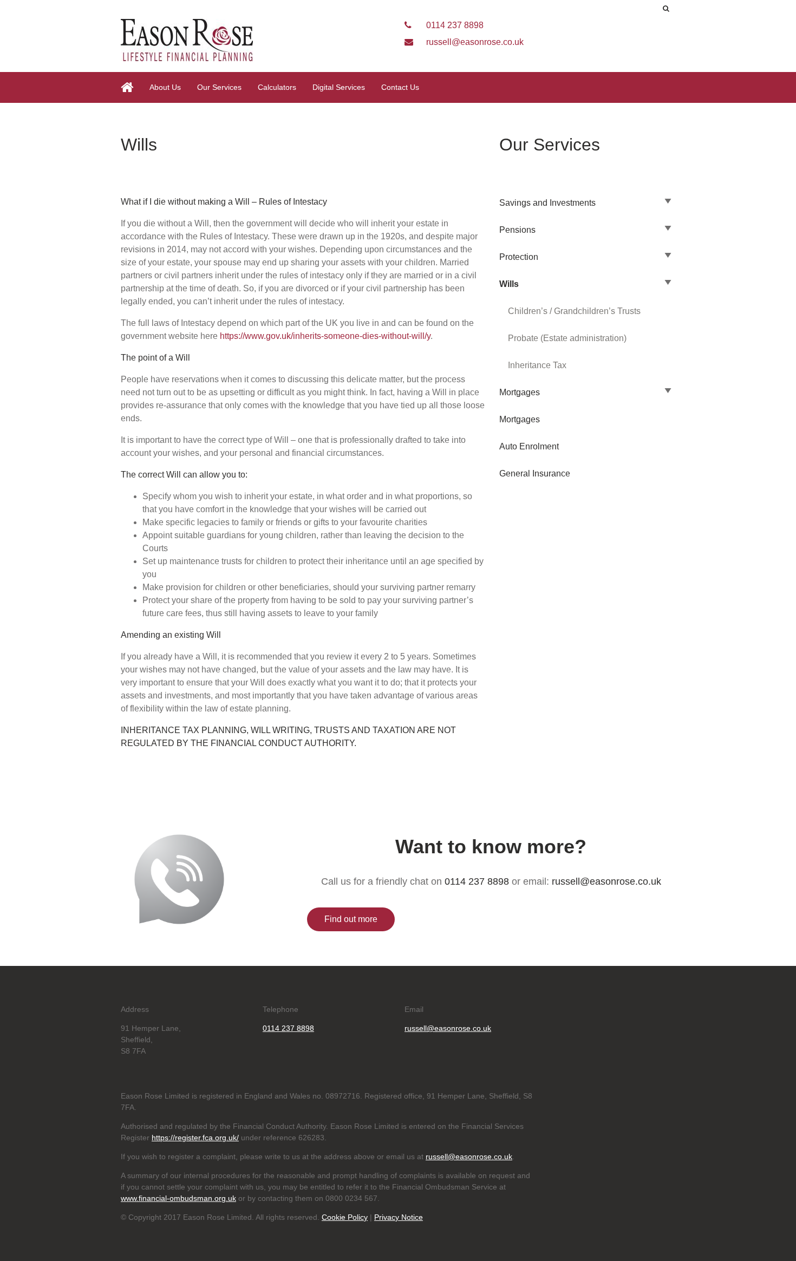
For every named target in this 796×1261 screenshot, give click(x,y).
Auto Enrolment (529, 446)
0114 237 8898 (454, 25)
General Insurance (534, 473)
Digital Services (338, 87)
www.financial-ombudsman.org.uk (178, 1198)
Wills (509, 284)
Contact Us (400, 87)
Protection (518, 257)
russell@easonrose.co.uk (474, 42)
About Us (165, 87)
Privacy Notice (398, 1217)
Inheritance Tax (537, 365)
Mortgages (519, 392)
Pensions (517, 229)
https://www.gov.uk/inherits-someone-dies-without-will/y (325, 336)
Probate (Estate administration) (567, 338)
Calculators (277, 87)
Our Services (219, 87)
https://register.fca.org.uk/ (195, 1137)
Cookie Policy (345, 1217)
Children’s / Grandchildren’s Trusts (574, 311)
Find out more (350, 919)
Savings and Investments (547, 202)
